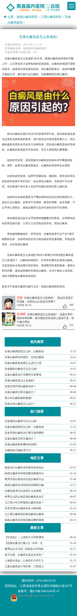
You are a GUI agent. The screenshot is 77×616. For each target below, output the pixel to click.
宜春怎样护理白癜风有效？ (20, 386)
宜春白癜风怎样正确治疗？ (20, 392)
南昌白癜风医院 (27, 16)
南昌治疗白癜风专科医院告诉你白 (24, 467)
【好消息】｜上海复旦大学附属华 (24, 537)
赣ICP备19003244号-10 (44, 591)
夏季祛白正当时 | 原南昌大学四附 (24, 549)
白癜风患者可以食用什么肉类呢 (23, 490)
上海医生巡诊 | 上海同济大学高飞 (24, 560)
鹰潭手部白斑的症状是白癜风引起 (24, 479)
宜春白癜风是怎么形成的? (20, 380)
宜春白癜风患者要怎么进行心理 (23, 363)
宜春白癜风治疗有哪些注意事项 (23, 374)
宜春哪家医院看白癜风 (54, 74)
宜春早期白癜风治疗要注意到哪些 (24, 432)
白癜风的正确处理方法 (18, 450)
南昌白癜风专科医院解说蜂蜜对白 (24, 473)
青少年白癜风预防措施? (18, 398)
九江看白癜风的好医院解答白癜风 (24, 514)
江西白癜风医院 (51, 16)
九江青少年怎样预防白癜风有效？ (24, 502)
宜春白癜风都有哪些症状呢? (21, 444)
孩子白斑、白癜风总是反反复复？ (24, 554)
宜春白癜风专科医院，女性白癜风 (24, 357)
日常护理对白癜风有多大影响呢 (23, 508)
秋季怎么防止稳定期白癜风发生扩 (24, 496)
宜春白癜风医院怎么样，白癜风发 (24, 351)
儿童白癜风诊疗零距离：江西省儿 (24, 566)
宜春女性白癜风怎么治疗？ (20, 403)
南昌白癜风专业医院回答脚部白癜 (24, 485)
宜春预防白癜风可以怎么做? (21, 368)
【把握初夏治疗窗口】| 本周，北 (24, 543)
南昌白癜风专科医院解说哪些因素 (24, 520)
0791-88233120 (46, 580)
